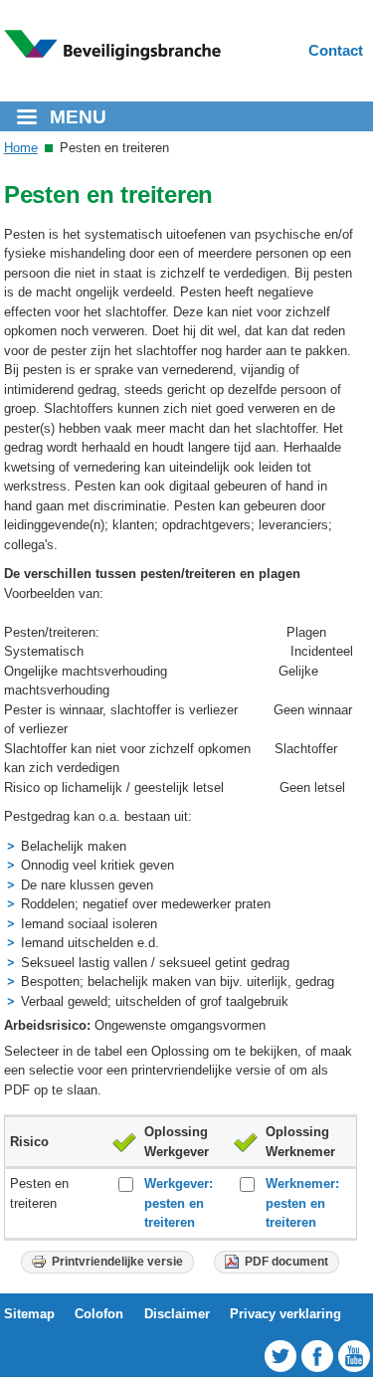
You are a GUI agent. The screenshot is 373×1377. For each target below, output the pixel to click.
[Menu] (26, 118)
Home (21, 147)
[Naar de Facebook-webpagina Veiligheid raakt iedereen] (307, 1356)
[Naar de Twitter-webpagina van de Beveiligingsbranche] (271, 1356)
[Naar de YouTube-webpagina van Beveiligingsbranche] (344, 1356)
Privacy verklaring (285, 1313)
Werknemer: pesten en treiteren (302, 1203)
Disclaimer (177, 1313)
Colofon (99, 1313)
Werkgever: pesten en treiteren (178, 1203)
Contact (335, 50)
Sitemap (29, 1313)
